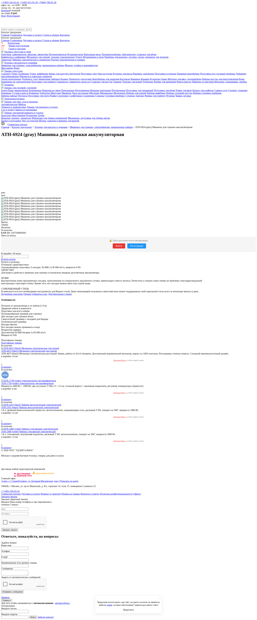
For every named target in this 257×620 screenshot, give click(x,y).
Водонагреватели (58, 54)
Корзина (5, 10)
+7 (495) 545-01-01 (10, 491)
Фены (16, 68)
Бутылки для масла (122, 73)
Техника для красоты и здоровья (20, 62)
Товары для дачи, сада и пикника (21, 101)
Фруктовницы (82, 90)
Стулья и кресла (20, 93)
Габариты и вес (39, 294)
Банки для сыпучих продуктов (64, 73)
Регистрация (13, 16)
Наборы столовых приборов (207, 93)
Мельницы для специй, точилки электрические (51, 57)
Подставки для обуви (164, 90)
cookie (109, 604)
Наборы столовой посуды (179, 93)
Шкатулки (56, 93)
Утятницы (148, 81)
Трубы (41, 115)
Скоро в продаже (17, 48)
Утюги (78, 57)
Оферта (137, 494)
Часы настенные (80, 93)
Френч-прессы (184, 81)
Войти (119, 246)
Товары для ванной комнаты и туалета (23, 112)
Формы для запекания (165, 81)
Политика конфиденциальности (116, 494)
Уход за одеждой (30, 120)
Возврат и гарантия (51, 494)
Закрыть (5, 597)
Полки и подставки (11, 120)
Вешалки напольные (100, 90)
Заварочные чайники (49, 79)
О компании (16, 35)
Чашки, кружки (183, 95)
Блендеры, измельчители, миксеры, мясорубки (24, 54)
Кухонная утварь (158, 79)
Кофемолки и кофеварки (13, 57)
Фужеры (170, 95)
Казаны (64, 79)
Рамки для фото (184, 90)
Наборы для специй (136, 93)
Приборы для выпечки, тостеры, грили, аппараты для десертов (136, 57)
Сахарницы (89, 95)
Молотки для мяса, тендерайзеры (184, 79)
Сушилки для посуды (101, 81)
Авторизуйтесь (119, 360)
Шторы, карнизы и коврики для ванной (59, 120)
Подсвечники (119, 90)
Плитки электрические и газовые (68, 59)
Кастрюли (125, 79)
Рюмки (53, 95)
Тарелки (139, 95)
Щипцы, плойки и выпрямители (81, 65)
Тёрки (14, 73)
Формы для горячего (155, 95)
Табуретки (44, 93)
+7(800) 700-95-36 (47, 2)
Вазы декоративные (18, 90)
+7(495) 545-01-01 (10, 2)
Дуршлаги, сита (30, 79)
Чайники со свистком (203, 81)
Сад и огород (8, 109)
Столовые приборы (114, 95)
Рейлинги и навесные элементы (35, 76)
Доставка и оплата (32, 35)
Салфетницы (75, 95)
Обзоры (27, 294)
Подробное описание (12, 294)
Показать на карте (69, 481)
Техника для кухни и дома (17, 51)
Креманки (6, 93)
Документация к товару (60, 294)
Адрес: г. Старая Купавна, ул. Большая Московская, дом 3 (30, 481)
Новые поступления (19, 45)
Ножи (242, 79)
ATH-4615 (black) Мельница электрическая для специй (29, 351)
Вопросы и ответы (89, 494)
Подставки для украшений (139, 90)
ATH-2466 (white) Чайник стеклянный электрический (28, 431)
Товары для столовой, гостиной (20, 87)
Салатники (63, 95)
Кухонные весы (75, 54)
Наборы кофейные (156, 93)
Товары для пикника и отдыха (42, 107)
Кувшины (34, 93)
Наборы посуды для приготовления (220, 79)
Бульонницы (35, 90)
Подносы (22, 95)
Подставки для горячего (43, 81)
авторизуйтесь (62, 603)
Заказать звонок (9, 496)
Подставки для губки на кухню (96, 73)
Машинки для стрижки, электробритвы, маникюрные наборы (32, 65)
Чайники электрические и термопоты (31, 59)
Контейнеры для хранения (105, 79)
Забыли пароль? (46, 617)
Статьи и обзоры (50, 35)
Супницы (130, 95)
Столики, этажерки (237, 90)
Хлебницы (23, 73)
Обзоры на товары (70, 494)
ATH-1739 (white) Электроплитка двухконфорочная (27, 383)
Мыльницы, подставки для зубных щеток (89, 118)
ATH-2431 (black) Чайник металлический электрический (30, 407)
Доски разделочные (11, 79)
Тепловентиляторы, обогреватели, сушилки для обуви (128, 54)
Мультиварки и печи (93, 57)
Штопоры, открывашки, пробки (230, 81)
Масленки (94, 93)
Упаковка (9, 84)
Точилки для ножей (132, 81)
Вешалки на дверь (51, 90)
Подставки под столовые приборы (217, 73)
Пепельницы (67, 90)
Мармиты (66, 93)
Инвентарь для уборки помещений (49, 118)
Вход (3, 16)
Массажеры (7, 68)
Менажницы (106, 93)
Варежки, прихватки (143, 73)
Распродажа (14, 43)
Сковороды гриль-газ (79, 81)
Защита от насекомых (26, 109)
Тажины (117, 81)
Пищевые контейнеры (188, 73)
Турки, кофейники (39, 73)
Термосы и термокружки (13, 107)
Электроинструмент (14, 98)
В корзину (6, 367)
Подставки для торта (38, 95)
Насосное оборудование (13, 115)
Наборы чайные (9, 95)
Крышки (145, 79)
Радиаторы (31, 115)
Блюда (4, 90)
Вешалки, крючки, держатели (16, 118)
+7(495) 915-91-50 (29, 2)
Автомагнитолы (9, 104)
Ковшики (135, 79)
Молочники (119, 93)
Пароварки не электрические (16, 81)
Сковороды (62, 81)
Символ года (220, 90)
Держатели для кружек (80, 79)
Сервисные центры (17, 124)
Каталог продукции (22, 127)
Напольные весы (92, 54)
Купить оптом (8, 259)
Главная (5, 35)
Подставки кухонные (165, 73)
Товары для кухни (13, 71)
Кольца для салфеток (203, 90)
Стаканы (99, 95)
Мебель (22, 104)
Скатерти (6, 73)
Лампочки (6, 59)
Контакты (65, 35)
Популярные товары (11, 343)
